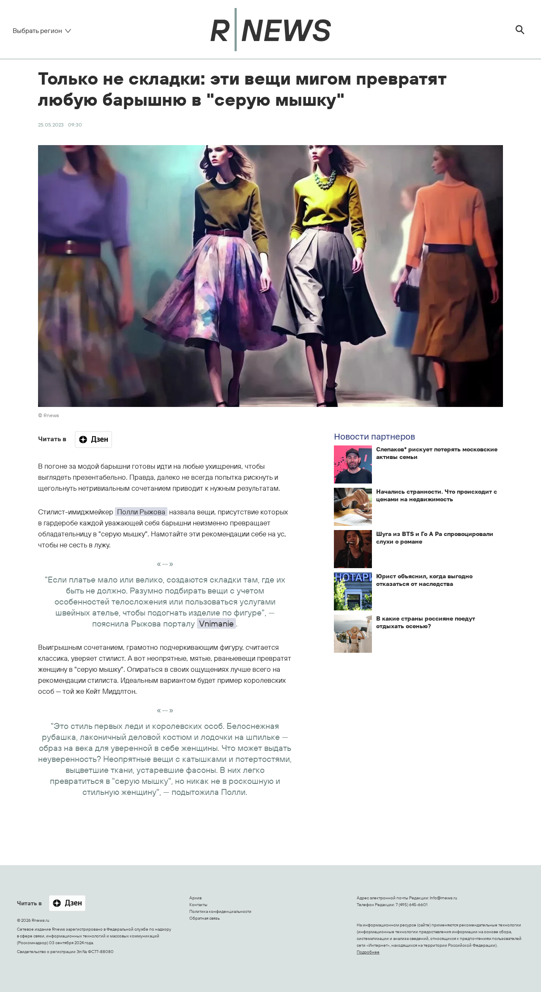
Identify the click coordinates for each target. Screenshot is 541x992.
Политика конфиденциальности (220, 911)
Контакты (198, 904)
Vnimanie (216, 623)
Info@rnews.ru (443, 898)
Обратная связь (204, 918)
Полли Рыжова (141, 511)
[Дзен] (93, 439)
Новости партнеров (374, 436)
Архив (195, 898)
